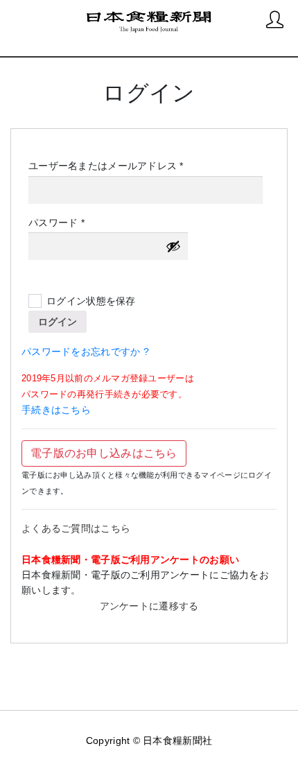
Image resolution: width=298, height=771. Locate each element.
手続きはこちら (56, 409)
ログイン (57, 321)
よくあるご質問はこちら (75, 528)
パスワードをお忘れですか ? (85, 351)
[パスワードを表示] (173, 246)
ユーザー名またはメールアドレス (110, 166)
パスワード (61, 223)
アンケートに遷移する (149, 606)
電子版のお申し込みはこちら (103, 453)
